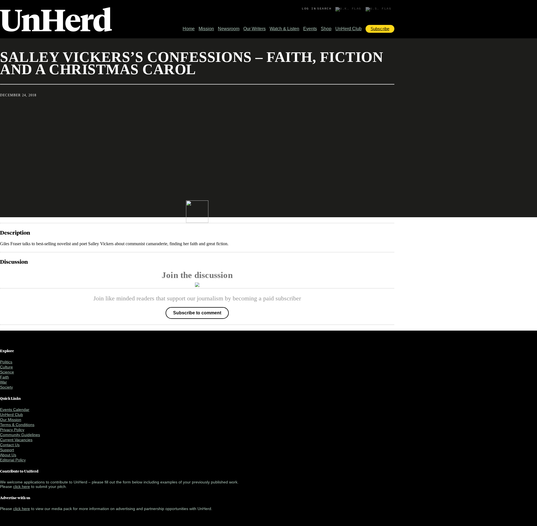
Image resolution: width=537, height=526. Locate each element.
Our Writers (254, 28)
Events (310, 28)
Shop (326, 28)
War (3, 382)
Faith (4, 377)
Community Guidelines (20, 435)
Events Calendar (14, 409)
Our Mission (10, 419)
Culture (6, 367)
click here (21, 486)
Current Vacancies (16, 440)
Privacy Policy (12, 429)
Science (7, 372)
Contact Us (10, 445)
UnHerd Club (348, 28)
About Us (8, 455)
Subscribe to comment (197, 312)
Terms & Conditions (17, 424)
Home (189, 28)
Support (7, 450)
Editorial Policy (13, 460)
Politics (6, 362)
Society (6, 387)
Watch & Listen (284, 28)
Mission (206, 28)
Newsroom (228, 28)
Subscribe (380, 28)
